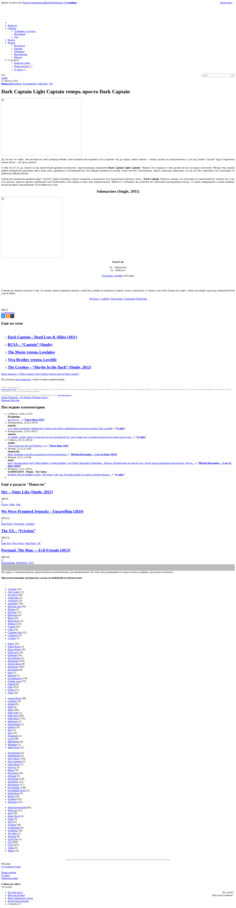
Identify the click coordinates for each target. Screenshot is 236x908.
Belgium (12, 612)
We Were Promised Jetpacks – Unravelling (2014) (42, 511)
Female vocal (14, 681)
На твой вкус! (15, 892)
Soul (18, 504)
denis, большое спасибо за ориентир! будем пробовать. (37, 454)
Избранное (57, 2)
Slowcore (12, 810)
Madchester (13, 741)
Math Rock (13, 747)
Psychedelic (14, 787)
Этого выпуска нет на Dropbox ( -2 (27, 445)
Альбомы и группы (24, 31)
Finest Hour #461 (58, 445)
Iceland (11, 704)
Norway (12, 767)
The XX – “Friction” (18, 531)
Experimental (30, 83)
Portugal (12, 776)
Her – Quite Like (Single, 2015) (27, 492)
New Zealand (15, 761)
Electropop (13, 669)
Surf (10, 822)
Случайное (70, 2)
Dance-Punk (14, 649)
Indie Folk (13, 712)
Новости (12, 25)
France (4, 504)
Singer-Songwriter (17, 807)
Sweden (12, 824)
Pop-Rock (13, 773)
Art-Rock (12, 600)
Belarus (11, 609)
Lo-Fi (10, 738)
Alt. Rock (13, 595)
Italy (10, 730)
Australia (12, 603)
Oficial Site (141, 298)
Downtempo (14, 658)
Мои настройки (16, 895)
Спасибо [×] (14, 904)
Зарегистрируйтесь (8, 389)
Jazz (10, 733)
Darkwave (13, 652)
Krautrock (13, 735)
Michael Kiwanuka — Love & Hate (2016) (94, 454)
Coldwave (13, 635)
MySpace (94, 298)
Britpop (11, 623)
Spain (10, 819)
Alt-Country (14, 592)
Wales (11, 850)
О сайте (20, 69)
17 (2, 560)
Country (12, 638)
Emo (10, 672)
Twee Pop (13, 839)
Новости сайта (22, 63)
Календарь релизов (18, 901)
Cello (10, 629)
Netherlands (14, 755)
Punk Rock (13, 793)
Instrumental (14, 724)
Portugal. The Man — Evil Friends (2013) (35, 550)
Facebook (129, 298)
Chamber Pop (15, 632)
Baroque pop (14, 606)
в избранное (8, 312)
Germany (12, 701)
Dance (11, 643)
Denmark (12, 655)
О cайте (5, 875)
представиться (23, 379)
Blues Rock (14, 621)
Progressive (13, 784)
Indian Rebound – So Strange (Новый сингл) (24, 397)
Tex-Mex (12, 833)
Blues (10, 618)
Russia (11, 796)
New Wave (18, 543)
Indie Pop (43, 83)
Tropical (12, 836)
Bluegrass (13, 615)
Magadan (12, 744)
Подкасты (19, 45)
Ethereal (12, 675)
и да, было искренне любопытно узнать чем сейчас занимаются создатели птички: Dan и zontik (60, 428)
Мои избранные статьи (20, 898)
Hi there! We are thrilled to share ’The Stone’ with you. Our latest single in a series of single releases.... (59, 474)
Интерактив (20, 54)
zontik (4, 78)
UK (51, 83)
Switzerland (14, 827)
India (10, 707)
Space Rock (14, 816)
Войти (48, 2)
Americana (13, 597)
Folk (10, 687)
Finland (11, 684)
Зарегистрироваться (33, 2)
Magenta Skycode (10, 400)
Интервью (19, 34)
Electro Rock (14, 664)
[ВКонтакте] (3, 316)
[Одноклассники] (8, 316)
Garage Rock (14, 698)
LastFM (105, 298)
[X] (12, 316)
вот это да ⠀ (14, 419)
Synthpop (12, 830)
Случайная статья (11, 866)
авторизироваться (64, 395)
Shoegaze (12, 802)
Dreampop (16, 83)
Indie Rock (7, 524)
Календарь (226, 2)
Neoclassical (14, 752)
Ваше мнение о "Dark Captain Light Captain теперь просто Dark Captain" (40, 374)
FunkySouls (116, 298)
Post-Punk (19, 524)
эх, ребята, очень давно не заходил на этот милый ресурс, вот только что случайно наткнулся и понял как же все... (70, 437)
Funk (10, 692)
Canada (11, 626)
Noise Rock (14, 764)
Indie (12, 504)
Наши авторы (23, 66)
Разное (11, 42)
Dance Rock (14, 646)
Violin (11, 848)
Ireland (11, 727)
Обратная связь (9, 878)
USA (31, 562)
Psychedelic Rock (17, 790)
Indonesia (12, 721)
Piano (10, 770)
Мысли (18, 57)
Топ (16, 37)
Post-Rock (13, 781)
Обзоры (12, 28)
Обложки (19, 51)
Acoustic (12, 589)
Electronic (13, 666)
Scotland (30, 524)
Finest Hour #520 (34, 419)
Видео (11, 40)
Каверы (18, 48)
